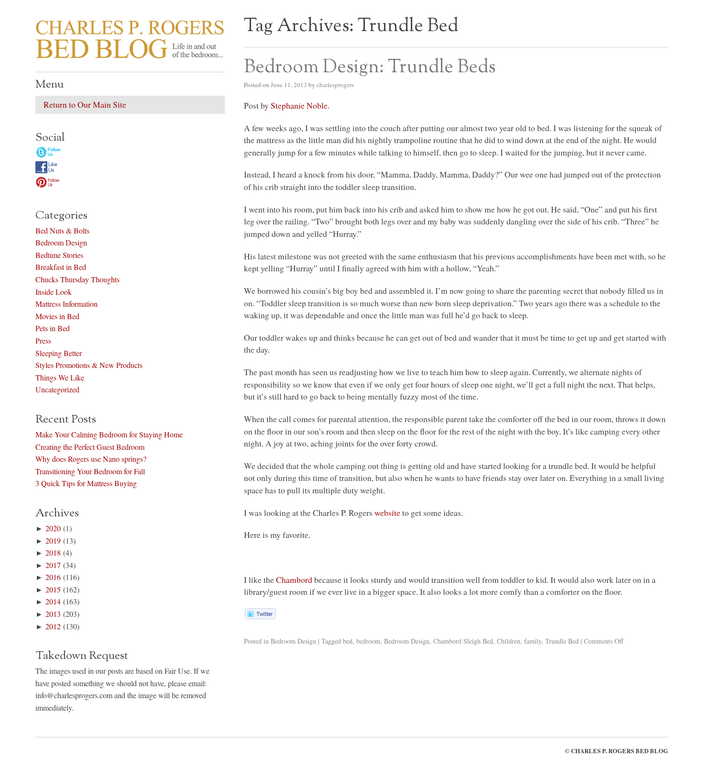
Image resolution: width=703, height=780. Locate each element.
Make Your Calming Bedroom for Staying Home (109, 434)
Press (43, 340)
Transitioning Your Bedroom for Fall (90, 471)
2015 (53, 589)
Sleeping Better (58, 353)
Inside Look (53, 292)
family (532, 641)
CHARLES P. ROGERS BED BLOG (619, 751)
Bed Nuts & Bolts (62, 230)
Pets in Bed (52, 328)
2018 (53, 552)
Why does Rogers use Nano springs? (90, 459)
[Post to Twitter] (260, 616)
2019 (53, 540)
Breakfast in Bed (60, 267)
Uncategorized (57, 389)
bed (347, 641)
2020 (53, 528)
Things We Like (59, 377)
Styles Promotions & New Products (89, 365)
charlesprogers (335, 84)
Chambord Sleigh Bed (463, 641)
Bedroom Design (293, 641)
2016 (53, 577)
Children (508, 641)
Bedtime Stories (59, 255)
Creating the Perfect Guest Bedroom (89, 447)
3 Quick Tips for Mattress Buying (86, 483)
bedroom (368, 641)
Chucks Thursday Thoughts (77, 279)
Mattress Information (66, 304)
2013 (53, 614)
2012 (53, 626)
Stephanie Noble (299, 105)
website (387, 512)
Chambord (294, 579)
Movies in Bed (57, 316)
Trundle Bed (562, 641)
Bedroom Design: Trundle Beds (369, 67)
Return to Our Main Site (85, 104)
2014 (53, 601)
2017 (53, 565)
